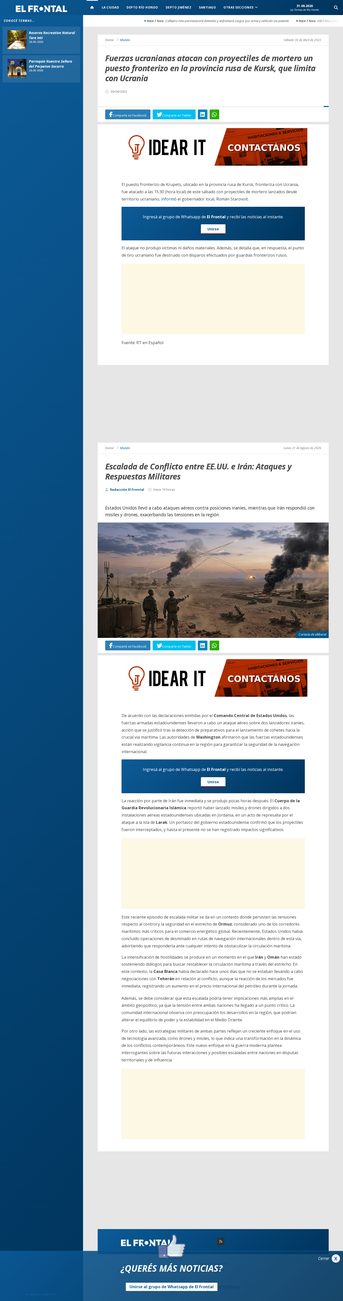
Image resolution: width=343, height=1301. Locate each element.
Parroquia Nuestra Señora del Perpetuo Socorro (50, 64)
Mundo (125, 40)
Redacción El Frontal (127, 489)
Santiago (207, 7)
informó (169, 199)
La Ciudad (110, 7)
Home (109, 40)
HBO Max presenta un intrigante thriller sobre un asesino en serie (280, 21)
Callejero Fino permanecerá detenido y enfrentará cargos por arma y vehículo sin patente (144, 21)
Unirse (213, 229)
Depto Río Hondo (142, 7)
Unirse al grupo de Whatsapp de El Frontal (172, 1286)
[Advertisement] (213, 299)
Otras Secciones (238, 7)
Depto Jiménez (179, 7)
